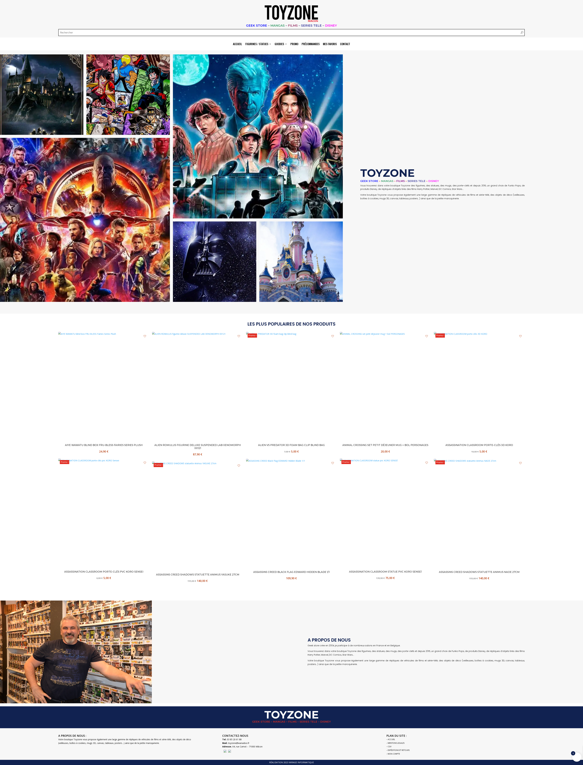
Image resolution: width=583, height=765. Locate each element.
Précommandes (311, 44)
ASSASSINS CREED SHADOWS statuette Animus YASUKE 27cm (197, 574)
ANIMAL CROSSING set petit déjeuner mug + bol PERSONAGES (385, 445)
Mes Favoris (330, 44)
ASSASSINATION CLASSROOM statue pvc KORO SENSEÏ (385, 571)
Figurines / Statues (256, 44)
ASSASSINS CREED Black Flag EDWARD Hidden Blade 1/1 (291, 572)
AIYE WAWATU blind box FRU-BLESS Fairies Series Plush (104, 445)
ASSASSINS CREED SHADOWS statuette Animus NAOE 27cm (479, 572)
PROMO (294, 44)
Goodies (279, 44)
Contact (345, 44)
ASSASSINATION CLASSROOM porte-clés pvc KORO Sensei (103, 571)
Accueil (237, 44)
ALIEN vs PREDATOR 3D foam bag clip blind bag (291, 445)
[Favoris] (145, 336)
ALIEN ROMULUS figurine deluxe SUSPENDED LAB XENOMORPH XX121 (197, 446)
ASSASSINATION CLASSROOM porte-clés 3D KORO (479, 445)
